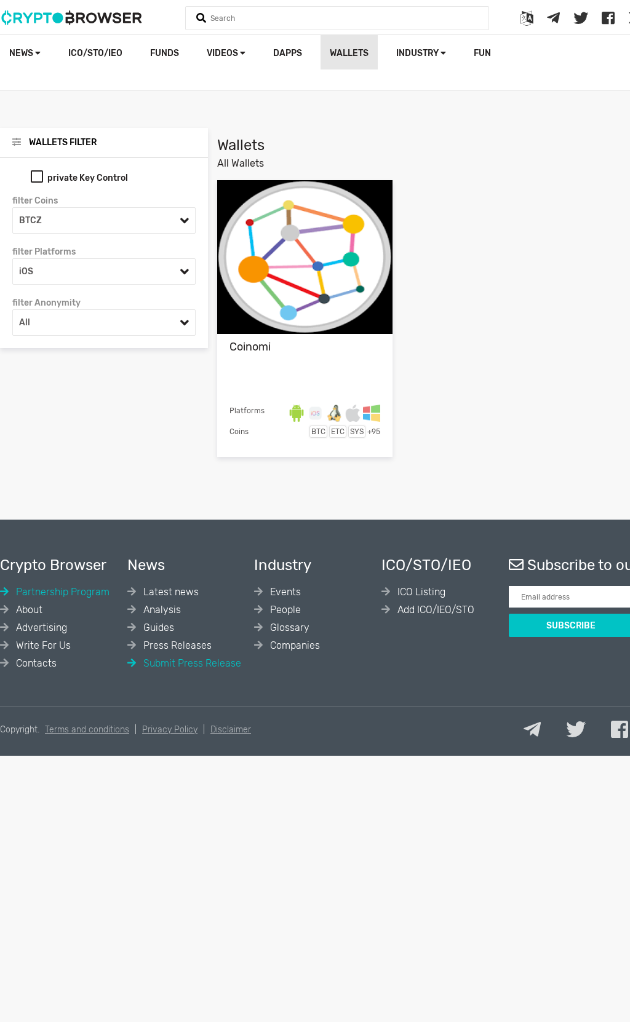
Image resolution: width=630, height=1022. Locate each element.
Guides (157, 627)
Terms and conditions (87, 729)
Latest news (170, 592)
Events (284, 592)
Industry (418, 53)
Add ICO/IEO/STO (434, 610)
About (28, 610)
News (22, 53)
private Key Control (87, 178)
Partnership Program (62, 592)
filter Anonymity (46, 303)
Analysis (161, 610)
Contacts (35, 663)
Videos (223, 53)
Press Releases (176, 645)
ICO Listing (420, 592)
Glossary (288, 627)
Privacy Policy (169, 729)
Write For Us (42, 645)
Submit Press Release (191, 663)
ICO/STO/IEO (95, 53)
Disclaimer (230, 729)
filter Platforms (44, 252)
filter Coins (35, 201)
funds (164, 53)
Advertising (40, 627)
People (284, 610)
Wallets (349, 53)
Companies (294, 645)
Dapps (287, 53)
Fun (482, 53)
